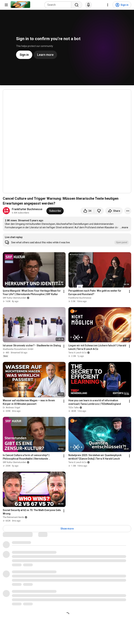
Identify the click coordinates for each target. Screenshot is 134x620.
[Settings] (108, 5)
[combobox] (58, 5)
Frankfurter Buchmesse (27, 209)
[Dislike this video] (99, 210)
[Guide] (6, 5)
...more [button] (124, 227)
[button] (67, 240)
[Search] (76, 4)
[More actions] (127, 210)
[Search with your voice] (88, 4)
